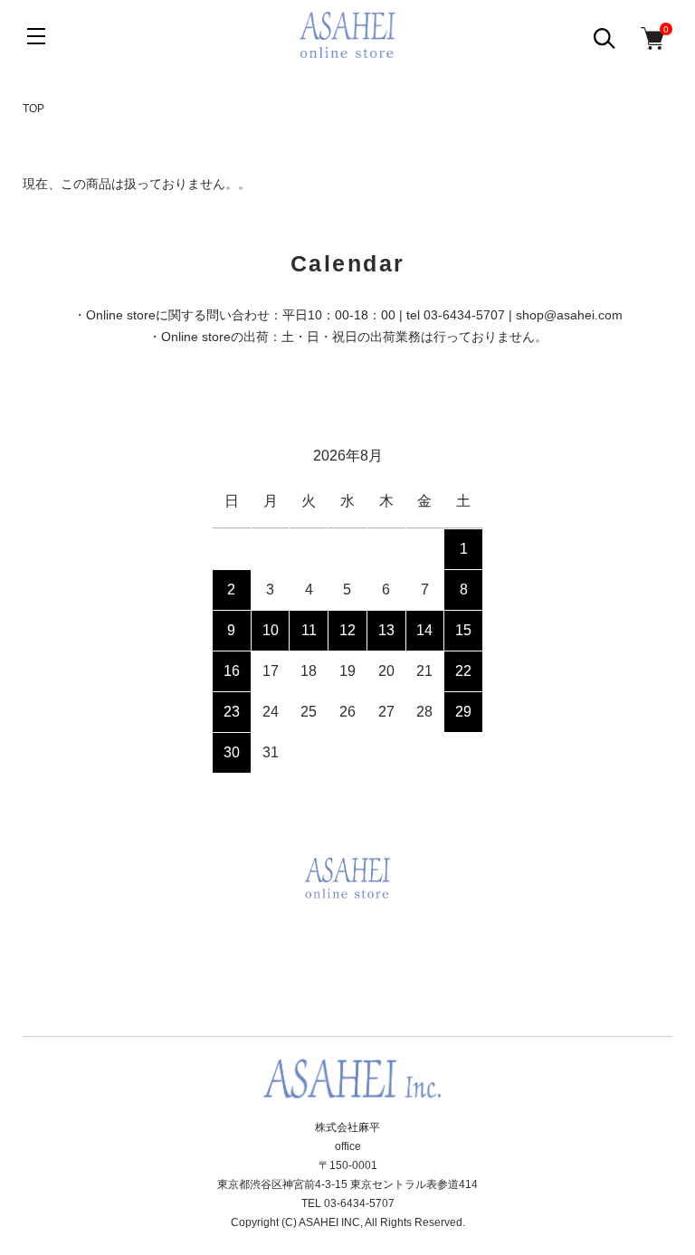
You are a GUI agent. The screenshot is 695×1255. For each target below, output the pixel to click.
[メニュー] (36, 36)
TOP (33, 108)
